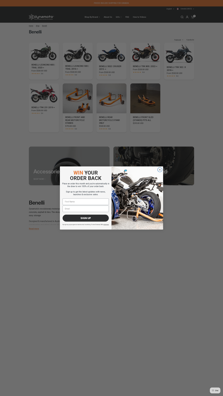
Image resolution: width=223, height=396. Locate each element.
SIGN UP (86, 218)
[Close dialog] (160, 169)
